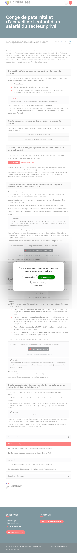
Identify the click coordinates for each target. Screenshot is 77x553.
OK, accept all (46, 277)
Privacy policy (38, 285)
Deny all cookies (38, 282)
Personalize (30, 277)
